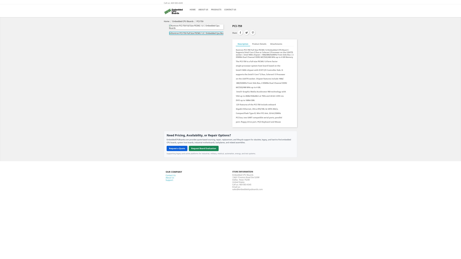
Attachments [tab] (276, 44)
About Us (203, 9)
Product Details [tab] (259, 44)
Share (240, 32)
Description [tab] (243, 44)
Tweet (246, 32)
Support (169, 180)
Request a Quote (177, 148)
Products (216, 9)
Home (193, 9)
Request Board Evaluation (203, 148)
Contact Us (230, 9)
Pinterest (252, 32)
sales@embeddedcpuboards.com (247, 189)
